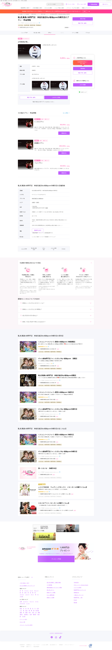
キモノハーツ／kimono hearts (81, 585)
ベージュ (26, 590)
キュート (32, 601)
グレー (32, 594)
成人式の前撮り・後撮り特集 (54, 582)
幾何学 (34, 614)
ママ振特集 (49, 585)
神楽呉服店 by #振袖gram (37, 198)
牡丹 (38, 608)
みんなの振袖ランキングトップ (27, 585)
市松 (38, 614)
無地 (21, 608)
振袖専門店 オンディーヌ (80, 590)
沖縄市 (37, 202)
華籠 (26, 612)
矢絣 (31, 614)
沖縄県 (33, 202)
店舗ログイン (29, 646)
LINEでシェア (84, 92)
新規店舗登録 (36, 646)
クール (36, 601)
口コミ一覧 (22, 622)
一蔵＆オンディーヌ (78, 595)
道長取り (26, 614)
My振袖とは (29, 644)
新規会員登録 (94, 4)
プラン (49, 32)
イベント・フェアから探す (73, 8)
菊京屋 (75, 602)
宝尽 (33, 612)
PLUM (75, 600)
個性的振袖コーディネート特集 (54, 587)
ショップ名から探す (59, 8)
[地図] (46, 207)
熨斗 (30, 612)
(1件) (51, 363)
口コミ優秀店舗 (50, 595)
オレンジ (36, 590)
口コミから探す (48, 8)
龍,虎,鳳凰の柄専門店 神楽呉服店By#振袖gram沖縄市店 (60, 14)
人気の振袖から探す (37, 8)
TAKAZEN (76, 582)
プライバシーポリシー (69, 644)
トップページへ (108, 0)
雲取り (21, 614)
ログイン (106, 4)
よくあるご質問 (82, 4)
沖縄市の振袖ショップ (44, 14)
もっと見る (65, 113)
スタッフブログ (36, 644)
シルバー (27, 594)
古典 (21, 601)
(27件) (47, 397)
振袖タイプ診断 (50, 597)
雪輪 (39, 612)
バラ (21, 610)
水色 (25, 592)
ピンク (31, 590)
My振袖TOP (22, 644)
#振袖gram (76, 592)
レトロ (27, 603)
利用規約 (61, 644)
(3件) (47, 346)
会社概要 (22, 646)
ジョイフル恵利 (77, 587)
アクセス (88, 32)
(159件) (47, 491)
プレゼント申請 (71, 4)
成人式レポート (50, 590)
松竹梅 (37, 610)
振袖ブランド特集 (51, 592)
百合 (26, 610)
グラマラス (22, 603)
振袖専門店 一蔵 (78, 597)
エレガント (25, 601)
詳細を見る (64, 133)
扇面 (21, 612)
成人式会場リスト (53, 644)
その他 (21, 596)
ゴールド (22, 594)
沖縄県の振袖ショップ (35, 14)
